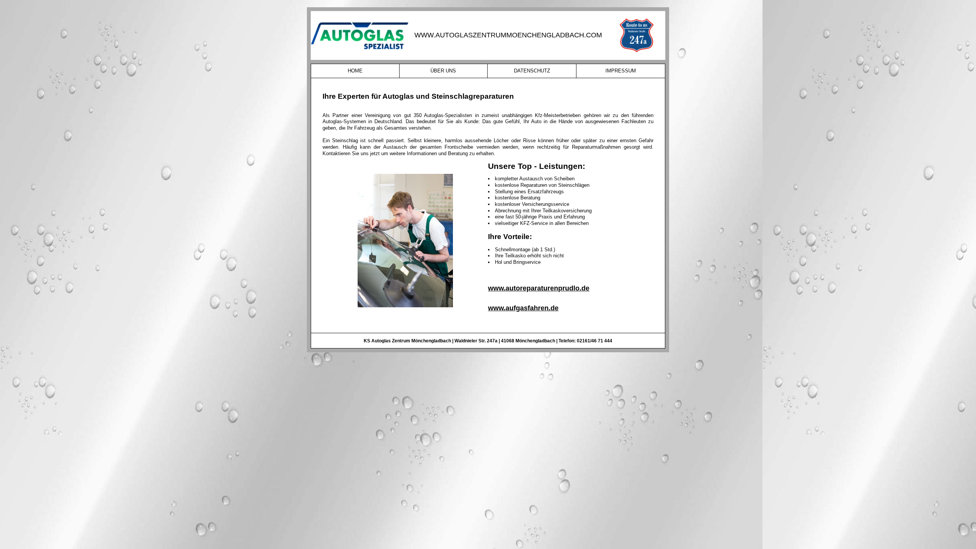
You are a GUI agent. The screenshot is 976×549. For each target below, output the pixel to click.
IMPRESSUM (620, 71)
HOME (355, 71)
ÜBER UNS (443, 71)
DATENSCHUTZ (532, 71)
